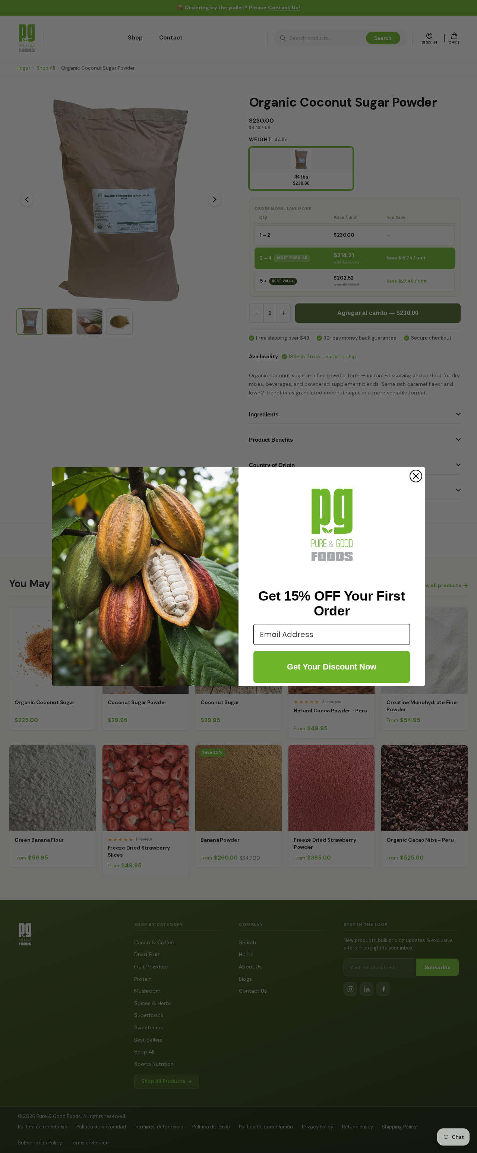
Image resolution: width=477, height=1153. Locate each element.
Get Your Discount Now (331, 666)
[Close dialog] (416, 476)
